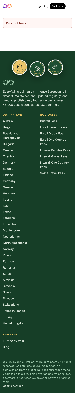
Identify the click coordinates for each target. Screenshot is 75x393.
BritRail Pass (48, 121)
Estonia (8, 168)
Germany (9, 181)
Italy (6, 205)
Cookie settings (13, 386)
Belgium (8, 127)
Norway (8, 249)
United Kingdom (14, 323)
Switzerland (11, 304)
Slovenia (9, 286)
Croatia (8, 150)
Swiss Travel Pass (52, 173)
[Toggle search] (46, 6)
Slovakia (9, 280)
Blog (6, 347)
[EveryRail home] (7, 6)
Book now (57, 6)
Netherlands (11, 236)
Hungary (9, 193)
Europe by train (13, 341)
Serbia (7, 273)
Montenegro (11, 230)
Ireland (7, 199)
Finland (8, 175)
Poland (8, 255)
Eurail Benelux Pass (53, 127)
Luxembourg (12, 224)
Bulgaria (8, 144)
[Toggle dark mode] (39, 6)
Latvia (7, 212)
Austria (8, 121)
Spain (7, 292)
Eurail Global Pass (52, 133)
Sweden (8, 298)
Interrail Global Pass (54, 156)
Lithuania (9, 218)
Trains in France (14, 311)
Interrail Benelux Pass (55, 150)
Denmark (9, 162)
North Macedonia (15, 243)
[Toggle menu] (69, 6)
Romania (9, 267)
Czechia (8, 156)
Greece (8, 187)
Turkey (7, 317)
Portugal (9, 261)
